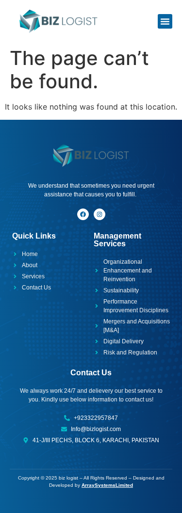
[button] (165, 21)
